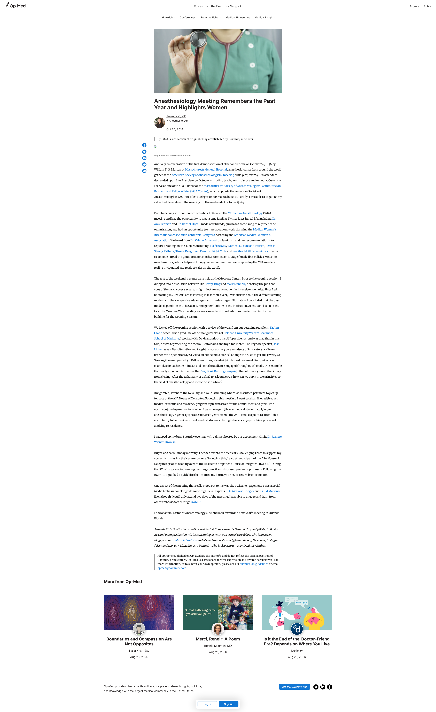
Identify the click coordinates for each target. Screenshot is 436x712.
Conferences (188, 17)
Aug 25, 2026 (205, 652)
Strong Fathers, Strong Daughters (176, 251)
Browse (414, 6)
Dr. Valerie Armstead (203, 240)
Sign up (228, 704)
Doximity (296, 650)
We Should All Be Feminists (250, 251)
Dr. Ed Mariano (270, 491)
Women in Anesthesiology (245, 213)
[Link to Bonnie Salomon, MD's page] (218, 629)
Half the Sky (218, 245)
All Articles (168, 17)
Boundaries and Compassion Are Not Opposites (139, 641)
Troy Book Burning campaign (219, 371)
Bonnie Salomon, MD (218, 645)
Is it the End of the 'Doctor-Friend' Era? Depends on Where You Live (296, 641)
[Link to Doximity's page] (297, 629)
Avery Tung (213, 284)
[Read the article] (139, 612)
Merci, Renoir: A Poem (218, 639)
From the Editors (210, 17)
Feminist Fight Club (213, 251)
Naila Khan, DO (139, 650)
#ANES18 (197, 502)
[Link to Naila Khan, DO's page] (139, 629)
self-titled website (185, 540)
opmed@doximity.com (172, 568)
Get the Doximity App (294, 686)
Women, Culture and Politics (245, 245)
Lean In (271, 245)
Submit (428, 6)
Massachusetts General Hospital (206, 169)
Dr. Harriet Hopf (187, 224)
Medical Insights (265, 17)
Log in (207, 704)
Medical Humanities (238, 17)
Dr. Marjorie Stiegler (241, 491)
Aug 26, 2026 (126, 657)
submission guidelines (254, 564)
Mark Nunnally (236, 284)
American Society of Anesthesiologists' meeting (203, 175)
